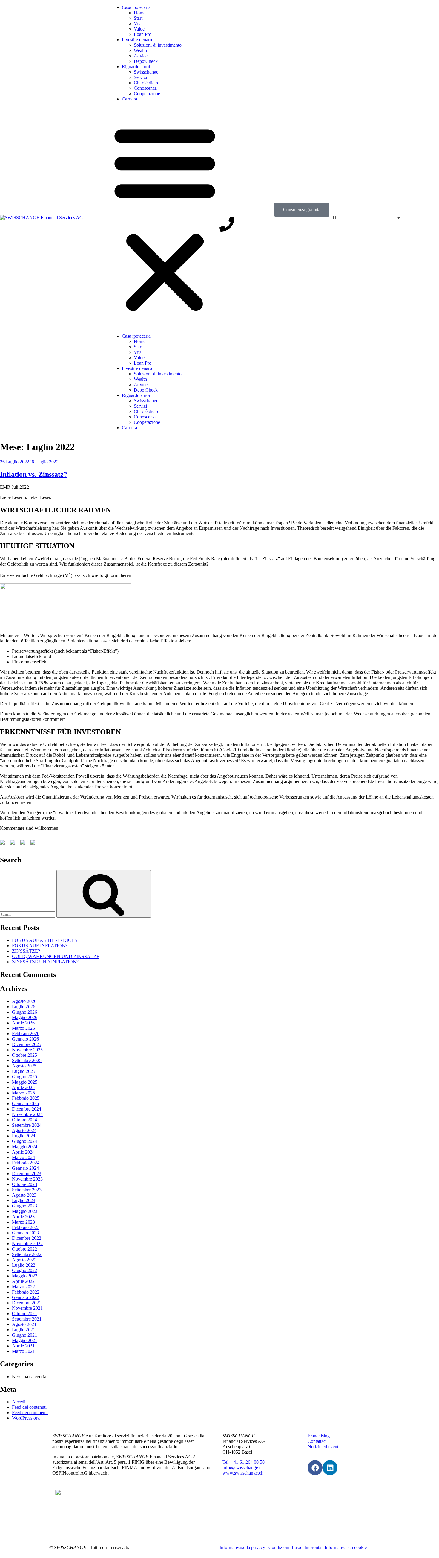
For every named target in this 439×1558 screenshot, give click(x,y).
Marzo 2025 (23, 1092)
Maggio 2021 (24, 1340)
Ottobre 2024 (24, 1119)
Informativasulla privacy (242, 1547)
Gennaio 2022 (25, 1297)
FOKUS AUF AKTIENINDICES (44, 940)
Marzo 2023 (23, 1222)
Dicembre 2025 (26, 1044)
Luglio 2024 (23, 1135)
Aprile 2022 (23, 1281)
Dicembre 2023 (26, 1173)
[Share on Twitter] (13, 843)
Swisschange (146, 71)
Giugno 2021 (24, 1335)
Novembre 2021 (27, 1308)
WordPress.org (26, 1417)
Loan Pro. (143, 34)
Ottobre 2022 (24, 1248)
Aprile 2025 (23, 1087)
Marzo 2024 (23, 1157)
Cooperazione (147, 93)
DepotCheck (146, 61)
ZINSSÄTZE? (26, 951)
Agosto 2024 (24, 1130)
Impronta (312, 1547)
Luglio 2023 (23, 1200)
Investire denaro (137, 39)
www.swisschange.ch (242, 1472)
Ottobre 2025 (24, 1055)
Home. (140, 12)
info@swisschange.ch (243, 1467)
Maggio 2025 (24, 1082)
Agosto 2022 (24, 1259)
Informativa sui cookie (346, 1547)
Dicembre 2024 (26, 1108)
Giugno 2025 (24, 1076)
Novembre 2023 (27, 1178)
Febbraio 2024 (25, 1162)
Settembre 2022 (27, 1254)
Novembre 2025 (27, 1049)
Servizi (140, 77)
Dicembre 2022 (26, 1238)
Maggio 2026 (24, 1017)
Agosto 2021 (24, 1324)
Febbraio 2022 (25, 1291)
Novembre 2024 (27, 1114)
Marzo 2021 (23, 1351)
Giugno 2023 (24, 1205)
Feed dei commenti (30, 1412)
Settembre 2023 (27, 1189)
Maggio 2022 (24, 1275)
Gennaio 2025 (25, 1103)
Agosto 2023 (24, 1195)
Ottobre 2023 (24, 1184)
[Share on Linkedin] (23, 843)
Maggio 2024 (24, 1146)
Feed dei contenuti (29, 1407)
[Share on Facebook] (3, 843)
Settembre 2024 (27, 1125)
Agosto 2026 (24, 1001)
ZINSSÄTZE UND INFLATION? (45, 961)
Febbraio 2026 (25, 1033)
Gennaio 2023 (25, 1232)
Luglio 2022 (23, 1265)
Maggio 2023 (24, 1211)
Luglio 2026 (23, 1006)
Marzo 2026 (23, 1028)
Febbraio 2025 (25, 1098)
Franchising (319, 1435)
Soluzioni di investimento (158, 45)
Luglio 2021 (23, 1329)
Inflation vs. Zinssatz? (33, 474)
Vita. (138, 23)
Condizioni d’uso (284, 1547)
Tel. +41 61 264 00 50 (243, 1462)
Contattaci (317, 1441)
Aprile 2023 (23, 1216)
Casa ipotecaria (136, 7)
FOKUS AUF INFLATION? (39, 945)
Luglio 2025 (23, 1071)
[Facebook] (315, 1467)
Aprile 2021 (23, 1345)
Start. (139, 18)
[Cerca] (103, 894)
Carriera (129, 98)
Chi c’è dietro (146, 82)
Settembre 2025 (27, 1060)
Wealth (140, 50)
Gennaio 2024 (25, 1168)
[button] (165, 217)
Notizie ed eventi (324, 1446)
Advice (141, 55)
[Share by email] (34, 843)
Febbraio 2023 (25, 1227)
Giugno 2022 (24, 1270)
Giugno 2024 (24, 1141)
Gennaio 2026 (25, 1038)
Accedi (18, 1401)
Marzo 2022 (23, 1286)
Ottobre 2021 (24, 1313)
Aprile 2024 (23, 1152)
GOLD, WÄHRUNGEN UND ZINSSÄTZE (55, 956)
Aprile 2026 (23, 1022)
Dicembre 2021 (26, 1302)
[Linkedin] (330, 1467)
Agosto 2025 (24, 1065)
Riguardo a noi (136, 66)
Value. (140, 28)
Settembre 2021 (27, 1318)
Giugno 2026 (24, 1012)
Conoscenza (145, 88)
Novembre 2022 (27, 1243)
